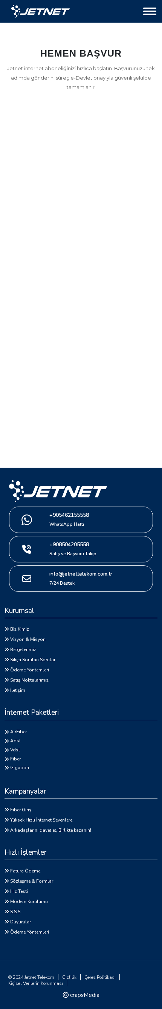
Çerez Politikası (100, 977)
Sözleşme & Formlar (31, 881)
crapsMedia (84, 995)
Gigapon (19, 768)
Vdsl (15, 750)
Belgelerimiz (23, 650)
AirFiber (18, 732)
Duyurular (20, 922)
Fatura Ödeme (25, 871)
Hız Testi (19, 891)
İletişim (17, 690)
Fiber (15, 759)
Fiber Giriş (20, 810)
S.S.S (15, 912)
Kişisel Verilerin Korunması (35, 983)
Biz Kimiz (19, 629)
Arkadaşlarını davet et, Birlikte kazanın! (50, 830)
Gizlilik (69, 977)
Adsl (15, 741)
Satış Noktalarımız (29, 680)
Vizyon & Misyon (28, 639)
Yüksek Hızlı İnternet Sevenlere (41, 820)
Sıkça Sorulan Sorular (32, 660)
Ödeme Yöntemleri (29, 670)
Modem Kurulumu (29, 901)
